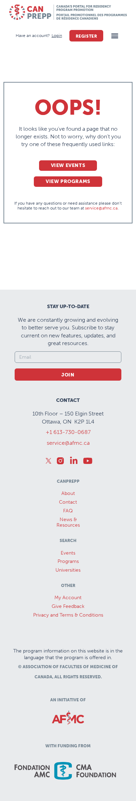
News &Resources (68, 522)
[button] (114, 35)
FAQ (68, 511)
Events (68, 553)
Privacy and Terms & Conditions (68, 615)
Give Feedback (68, 606)
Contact (68, 502)
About (68, 493)
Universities (68, 570)
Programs (68, 561)
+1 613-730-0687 (68, 432)
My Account (68, 598)
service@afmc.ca (101, 208)
